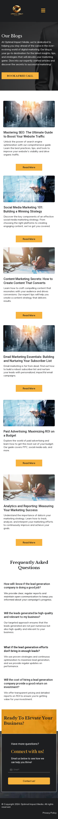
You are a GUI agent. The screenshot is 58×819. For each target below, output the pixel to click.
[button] (43, 11)
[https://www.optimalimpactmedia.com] (16, 11)
